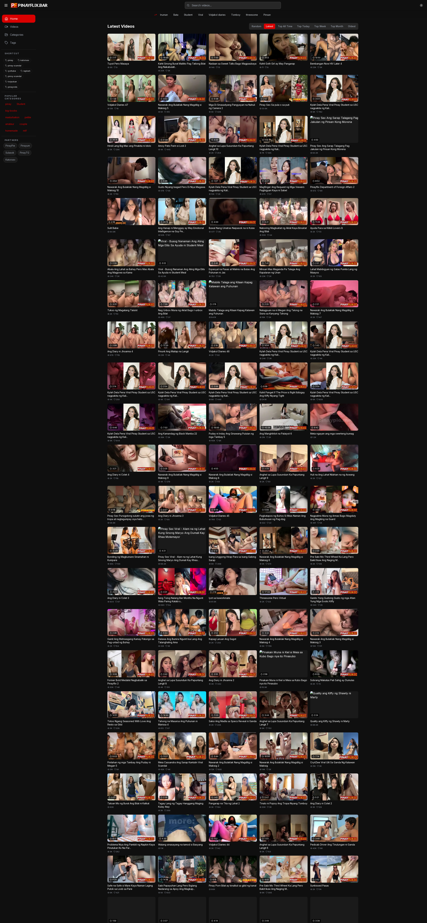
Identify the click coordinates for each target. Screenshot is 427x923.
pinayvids (12, 87)
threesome (252, 14)
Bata (175, 14)
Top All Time (285, 26)
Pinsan (267, 14)
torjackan (12, 81)
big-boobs (11, 110)
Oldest (352, 26)
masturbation (12, 117)
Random (256, 26)
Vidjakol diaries (217, 14)
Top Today (303, 26)
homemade (11, 130)
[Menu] (6, 5)
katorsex (25, 60)
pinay (10, 60)
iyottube (12, 71)
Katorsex (10, 159)
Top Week (320, 26)
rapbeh (26, 71)
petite (28, 117)
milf (25, 130)
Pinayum (25, 145)
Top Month (337, 26)
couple (23, 124)
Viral (200, 14)
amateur (9, 124)
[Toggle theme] (421, 5)
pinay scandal (14, 65)
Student (188, 14)
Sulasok (10, 152)
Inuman (164, 14)
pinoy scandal (15, 76)
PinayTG (24, 152)
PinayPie (10, 145)
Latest (269, 26)
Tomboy (235, 14)
